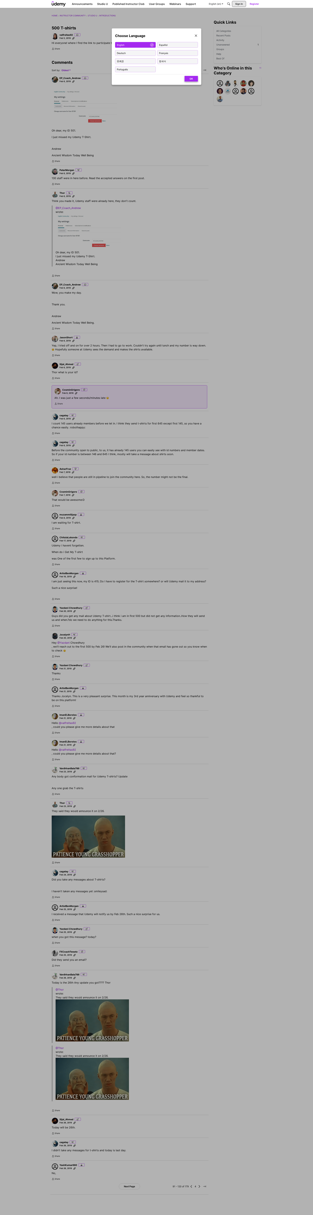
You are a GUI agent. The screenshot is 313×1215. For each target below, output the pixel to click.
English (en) (215, 3)
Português (122, 69)
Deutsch (121, 53)
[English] (59, 4)
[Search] (229, 4)
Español (163, 44)
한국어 (162, 61)
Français (163, 53)
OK (191, 78)
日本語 (120, 61)
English (120, 44)
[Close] (196, 36)
